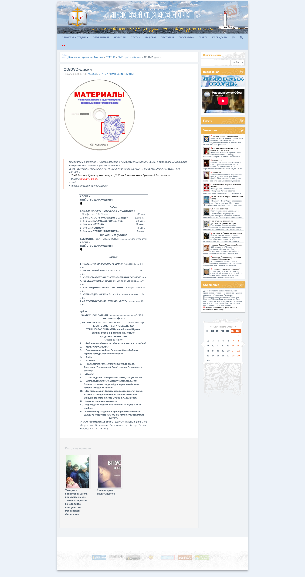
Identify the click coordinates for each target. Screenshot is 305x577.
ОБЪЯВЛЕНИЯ (101, 37)
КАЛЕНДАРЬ (219, 37)
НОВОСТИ (120, 37)
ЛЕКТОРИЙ (167, 37)
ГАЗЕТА (203, 37)
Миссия (92, 73)
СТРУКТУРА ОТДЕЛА (74, 37)
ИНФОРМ (150, 37)
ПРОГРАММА (186, 37)
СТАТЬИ (135, 37)
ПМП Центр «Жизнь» (122, 73)
